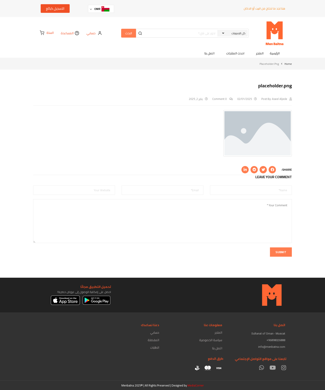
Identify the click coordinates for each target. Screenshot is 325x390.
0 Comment (219, 98)
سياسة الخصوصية (210, 340)
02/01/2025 (244, 98)
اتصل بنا (217, 348)
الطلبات (154, 347)
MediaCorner (195, 385)
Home (288, 63)
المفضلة (153, 340)
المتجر (218, 332)
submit (280, 252)
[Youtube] (272, 367)
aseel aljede (279, 98)
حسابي (154, 332)
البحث (128, 33)
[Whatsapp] (261, 367)
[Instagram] (283, 367)
